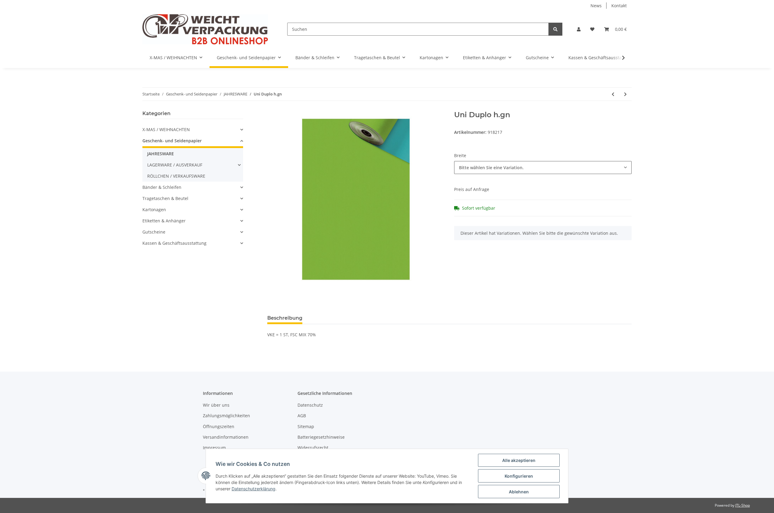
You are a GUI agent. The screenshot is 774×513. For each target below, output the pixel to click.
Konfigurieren (519, 476)
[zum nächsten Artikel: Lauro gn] (625, 94)
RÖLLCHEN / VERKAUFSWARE (176, 176)
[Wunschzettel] (592, 29)
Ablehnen (519, 491)
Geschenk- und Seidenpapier (172, 141)
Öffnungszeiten (218, 426)
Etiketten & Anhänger (164, 221)
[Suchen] (555, 29)
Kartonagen (154, 209)
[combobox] (543, 167)
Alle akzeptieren (518, 460)
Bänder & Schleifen (161, 187)
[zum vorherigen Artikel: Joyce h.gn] (613, 94)
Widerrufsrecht (313, 447)
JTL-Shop (742, 505)
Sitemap (306, 426)
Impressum (214, 447)
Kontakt (619, 5)
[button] (578, 29)
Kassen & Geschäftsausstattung (174, 243)
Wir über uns (216, 405)
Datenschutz (310, 405)
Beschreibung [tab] (284, 318)
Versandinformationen (226, 437)
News (596, 5)
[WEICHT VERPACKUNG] (205, 29)
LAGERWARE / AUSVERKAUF (174, 165)
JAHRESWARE (160, 153)
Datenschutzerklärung (253, 488)
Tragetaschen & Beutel (165, 198)
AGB (302, 415)
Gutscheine (153, 232)
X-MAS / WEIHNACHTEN (166, 129)
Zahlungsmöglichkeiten (226, 415)
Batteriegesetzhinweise (321, 437)
